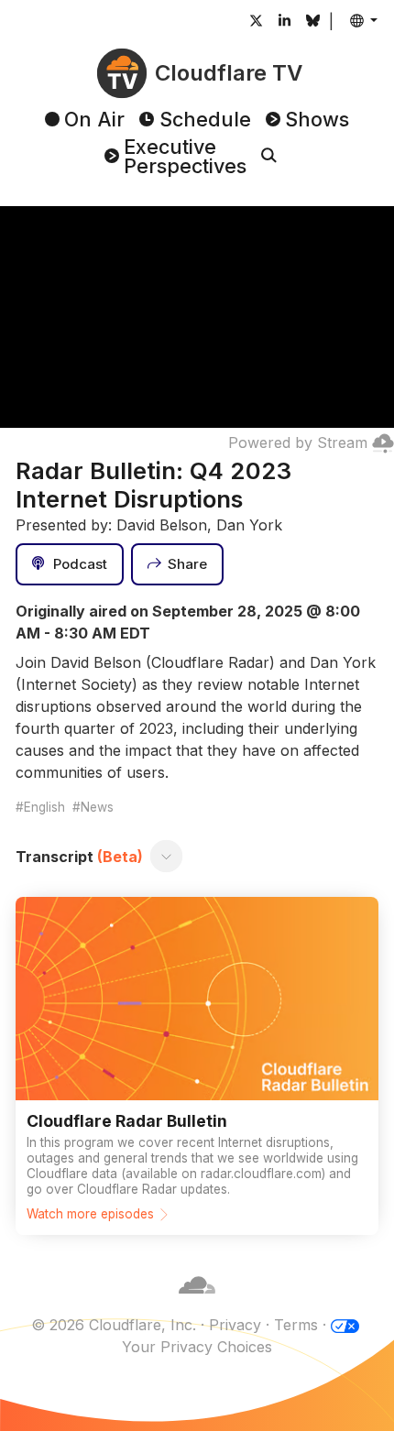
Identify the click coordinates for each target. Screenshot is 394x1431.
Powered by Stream (297, 442)
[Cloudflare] (197, 1303)
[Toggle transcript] (166, 856)
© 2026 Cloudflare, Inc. (113, 1325)
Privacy (235, 1325)
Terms (296, 1325)
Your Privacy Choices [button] (197, 1347)
